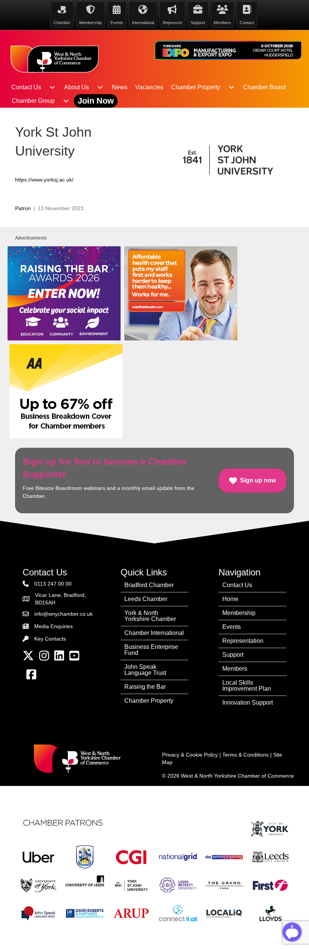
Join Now (96, 100)
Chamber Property (195, 87)
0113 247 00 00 (53, 584)
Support (232, 654)
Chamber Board (264, 87)
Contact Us (26, 87)
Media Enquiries (53, 626)
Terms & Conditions (245, 755)
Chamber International (154, 633)
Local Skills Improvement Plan (246, 685)
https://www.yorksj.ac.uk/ (44, 180)
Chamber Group (33, 101)
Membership (238, 613)
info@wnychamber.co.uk (63, 614)
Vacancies (149, 87)
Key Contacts (50, 639)
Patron (23, 208)
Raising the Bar (145, 687)
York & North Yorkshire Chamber (150, 616)
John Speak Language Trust (145, 670)
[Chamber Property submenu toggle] (231, 87)
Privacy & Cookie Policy (190, 755)
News (119, 87)
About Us (76, 87)
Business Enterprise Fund (151, 650)
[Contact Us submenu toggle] (52, 87)
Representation (242, 641)
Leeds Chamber (145, 599)
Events (231, 627)
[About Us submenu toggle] (100, 87)
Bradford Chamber (149, 585)
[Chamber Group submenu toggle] (65, 101)
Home (230, 599)
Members (234, 668)
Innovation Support (247, 702)
